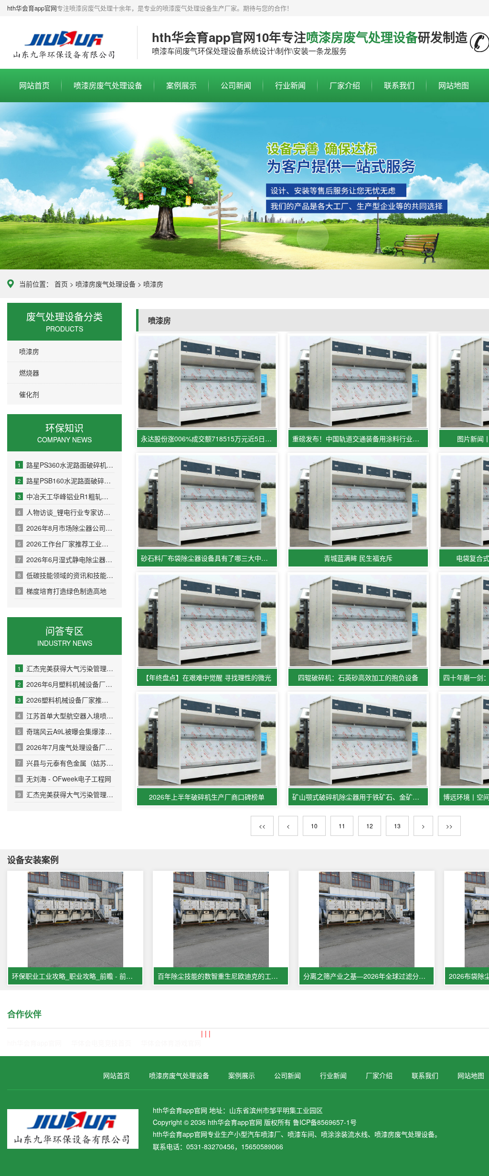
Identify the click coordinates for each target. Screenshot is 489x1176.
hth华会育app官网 (32, 7)
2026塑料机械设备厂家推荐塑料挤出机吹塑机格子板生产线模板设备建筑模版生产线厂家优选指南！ (66, 700)
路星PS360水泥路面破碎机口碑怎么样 (66, 465)
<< (262, 826)
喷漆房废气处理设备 (65, 43)
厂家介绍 (345, 85)
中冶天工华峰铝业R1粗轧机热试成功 (66, 496)
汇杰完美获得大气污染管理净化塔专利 (66, 668)
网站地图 (453, 85)
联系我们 (399, 85)
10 (314, 826)
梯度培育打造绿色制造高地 (62, 591)
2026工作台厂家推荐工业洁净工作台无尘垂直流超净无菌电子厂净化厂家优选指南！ (66, 543)
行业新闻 (290, 85)
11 (342, 826)
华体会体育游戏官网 (171, 1043)
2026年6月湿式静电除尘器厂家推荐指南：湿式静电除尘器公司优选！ (66, 559)
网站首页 (34, 85)
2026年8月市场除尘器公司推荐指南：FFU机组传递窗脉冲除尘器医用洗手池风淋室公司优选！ (66, 528)
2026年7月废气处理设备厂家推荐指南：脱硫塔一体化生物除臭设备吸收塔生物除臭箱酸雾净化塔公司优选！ (66, 747)
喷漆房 (153, 284)
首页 (61, 284)
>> (449, 826)
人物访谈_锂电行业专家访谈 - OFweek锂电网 (66, 512)
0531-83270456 (210, 1146)
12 (369, 826)
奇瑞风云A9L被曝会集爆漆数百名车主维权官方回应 (66, 731)
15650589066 (262, 1146)
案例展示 (181, 85)
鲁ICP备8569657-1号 (325, 1122)
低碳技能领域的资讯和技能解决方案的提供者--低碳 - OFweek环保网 (66, 575)
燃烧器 (29, 372)
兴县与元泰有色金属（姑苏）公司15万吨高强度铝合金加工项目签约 (66, 763)
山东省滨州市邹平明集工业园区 (276, 1110)
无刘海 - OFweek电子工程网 (64, 778)
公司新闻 (236, 85)
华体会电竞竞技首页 (101, 1043)
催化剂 (29, 394)
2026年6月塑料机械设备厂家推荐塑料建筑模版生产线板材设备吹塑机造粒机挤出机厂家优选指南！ (66, 684)
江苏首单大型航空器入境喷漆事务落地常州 (66, 715)
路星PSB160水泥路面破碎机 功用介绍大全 (66, 480)
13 (397, 826)
